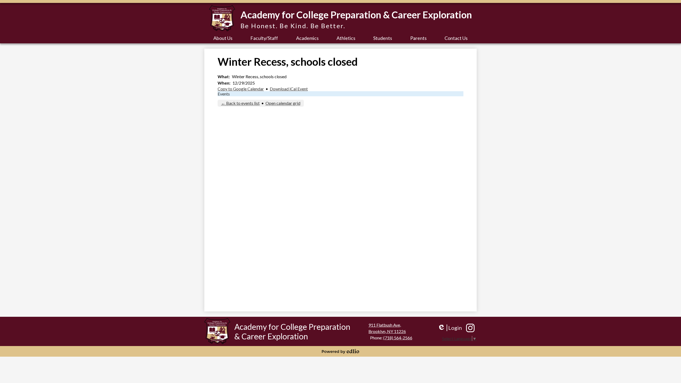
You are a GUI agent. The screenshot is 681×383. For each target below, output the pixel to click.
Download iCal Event (289, 88)
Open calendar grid (282, 103)
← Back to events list (240, 103)
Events (224, 93)
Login (450, 327)
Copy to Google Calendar (241, 88)
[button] (223, 38)
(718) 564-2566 (397, 337)
